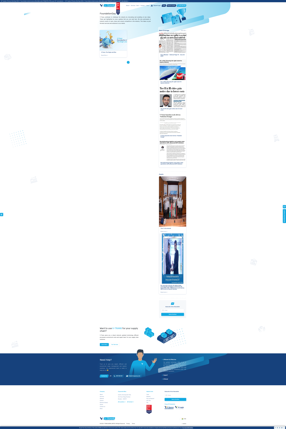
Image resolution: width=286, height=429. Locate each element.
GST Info (148, 400)
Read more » (164, 231)
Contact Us (102, 406)
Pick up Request (150, 398)
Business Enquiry (104, 402)
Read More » (104, 55)
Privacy (128, 423)
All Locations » (122, 402)
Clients (101, 404)
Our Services (114, 344)
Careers (102, 400)
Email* (175, 395)
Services (133, 5)
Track (147, 394)
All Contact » (130, 402)
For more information (187, 427)
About (127, 5)
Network (102, 398)
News (147, 5)
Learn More (104, 344)
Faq (147, 402)
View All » (183, 30)
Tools (137, 5)
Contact (143, 5)
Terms (133, 423)
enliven (184, 423)
